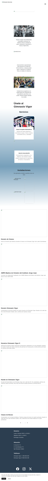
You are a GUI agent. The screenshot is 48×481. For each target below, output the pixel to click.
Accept (3, 478)
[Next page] (27, 423)
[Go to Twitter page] (30, 468)
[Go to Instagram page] (24, 468)
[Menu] (45, 4)
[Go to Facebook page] (17, 468)
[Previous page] (21, 423)
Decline (9, 478)
